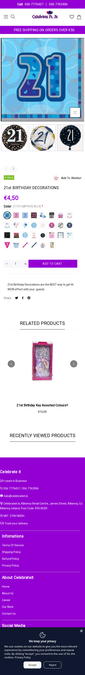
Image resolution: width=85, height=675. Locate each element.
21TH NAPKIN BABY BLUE (25, 215)
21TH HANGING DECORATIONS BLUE (7, 225)
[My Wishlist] (72, 17)
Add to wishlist (71, 178)
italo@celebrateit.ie (16, 496)
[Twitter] (16, 298)
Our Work (7, 606)
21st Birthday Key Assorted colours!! (42, 405)
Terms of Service (13, 545)
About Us (7, 593)
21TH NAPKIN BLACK (33, 215)
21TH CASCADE (42, 245)
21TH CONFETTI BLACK (51, 215)
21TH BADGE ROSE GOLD (33, 235)
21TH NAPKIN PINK (16, 215)
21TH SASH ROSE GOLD (51, 245)
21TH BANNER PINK (25, 245)
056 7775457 (35, 4)
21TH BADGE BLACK (42, 235)
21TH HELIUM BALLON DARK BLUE (69, 225)
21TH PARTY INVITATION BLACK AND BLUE (60, 235)
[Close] (81, 631)
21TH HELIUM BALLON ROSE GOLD (42, 225)
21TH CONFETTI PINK (60, 215)
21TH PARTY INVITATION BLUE (69, 235)
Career (6, 600)
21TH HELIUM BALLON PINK (51, 225)
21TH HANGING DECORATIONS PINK (69, 215)
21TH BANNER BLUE (33, 245)
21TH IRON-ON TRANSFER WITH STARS (16, 235)
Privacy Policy (10, 565)
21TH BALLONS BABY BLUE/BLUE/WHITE (25, 225)
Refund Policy (10, 558)
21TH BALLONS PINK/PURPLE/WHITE (16, 225)
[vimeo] (29, 298)
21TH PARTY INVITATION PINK (51, 235)
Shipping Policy (11, 552)
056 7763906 (57, 4)
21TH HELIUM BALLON (60, 225)
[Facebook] (23, 298)
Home (5, 586)
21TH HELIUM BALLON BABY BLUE (33, 225)
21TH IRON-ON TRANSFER (7, 235)
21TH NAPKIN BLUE (7, 215)
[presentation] (6, 169)
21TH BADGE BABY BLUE (25, 235)
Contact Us (9, 613)
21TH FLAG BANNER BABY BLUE (16, 245)
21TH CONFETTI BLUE (42, 215)
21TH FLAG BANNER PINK (7, 245)
